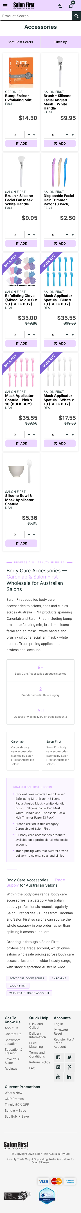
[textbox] (36, 16)
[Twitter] (70, 1057)
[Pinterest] (70, 1067)
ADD (23, 143)
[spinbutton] (14, 134)
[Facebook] (59, 1057)
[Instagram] (59, 1067)
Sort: (20, 42)
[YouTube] (58, 1077)
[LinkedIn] (69, 1077)
